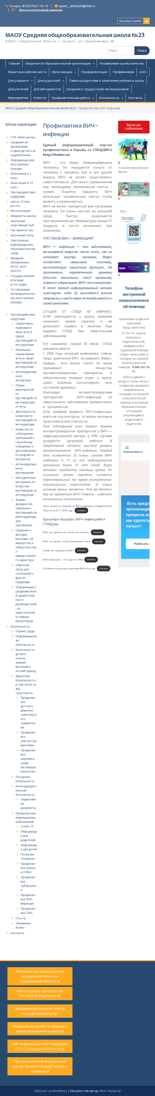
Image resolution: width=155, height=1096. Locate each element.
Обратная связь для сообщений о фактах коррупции (25, 573)
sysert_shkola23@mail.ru (77, 6)
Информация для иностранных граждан (22, 164)
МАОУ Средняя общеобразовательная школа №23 (75, 35)
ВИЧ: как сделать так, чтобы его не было (66, 532)
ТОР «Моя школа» (23, 137)
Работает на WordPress (50, 1091)
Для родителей (49, 80)
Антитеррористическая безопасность (26, 790)
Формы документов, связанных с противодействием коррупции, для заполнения (26, 512)
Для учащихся (18, 80)
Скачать (81, 510)
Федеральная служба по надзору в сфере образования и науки (40, 1028)
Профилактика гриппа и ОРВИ (28, 868)
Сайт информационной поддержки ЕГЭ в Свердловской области (40, 1046)
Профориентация (94, 72)
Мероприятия (18, 98)
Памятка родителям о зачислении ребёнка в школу (106, 80)
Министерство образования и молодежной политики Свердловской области (40, 976)
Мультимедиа (62, 72)
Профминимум (123, 72)
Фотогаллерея (20, 211)
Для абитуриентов (47, 89)
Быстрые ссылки (130, 21)
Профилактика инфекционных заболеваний (26, 817)
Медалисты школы (23, 216)
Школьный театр (22, 235)
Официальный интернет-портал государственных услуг (40, 1011)
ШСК (143, 72)
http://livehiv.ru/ (56, 154)
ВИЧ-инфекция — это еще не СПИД (63, 559)
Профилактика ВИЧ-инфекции (28, 899)
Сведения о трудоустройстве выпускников (97, 89)
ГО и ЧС (21, 918)
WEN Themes (108, 1091)
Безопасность (109, 98)
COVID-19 (27, 826)
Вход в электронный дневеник (41, 10)
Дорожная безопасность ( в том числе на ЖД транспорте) (26, 684)
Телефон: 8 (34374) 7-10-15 (28, 6)
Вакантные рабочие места (27, 72)
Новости (40, 98)
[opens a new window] (134, 151)
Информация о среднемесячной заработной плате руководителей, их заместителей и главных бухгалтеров (26, 604)
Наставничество (21, 230)
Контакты (135, 98)
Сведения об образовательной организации (58, 63)
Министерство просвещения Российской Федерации (40, 993)
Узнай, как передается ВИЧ (58, 550)
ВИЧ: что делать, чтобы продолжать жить (66, 541)
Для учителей (18, 89)
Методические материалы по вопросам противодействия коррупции (26, 486)
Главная (14, 63)
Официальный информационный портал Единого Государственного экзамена (40, 1066)
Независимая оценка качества (121, 63)
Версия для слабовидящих (134, 127)
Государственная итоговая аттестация (22, 280)
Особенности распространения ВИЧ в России (69, 568)
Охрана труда (25, 631)
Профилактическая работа (70, 98)
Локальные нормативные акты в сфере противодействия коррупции (26, 358)
